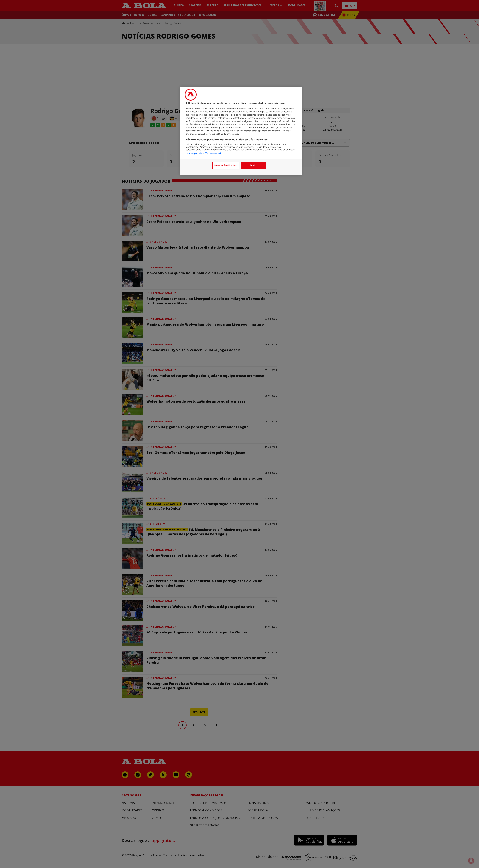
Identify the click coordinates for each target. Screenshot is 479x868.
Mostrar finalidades (225, 165)
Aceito (253, 165)
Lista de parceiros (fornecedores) (203, 153)
